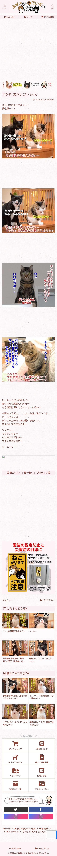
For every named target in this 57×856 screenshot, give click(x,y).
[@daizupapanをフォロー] (16, 809)
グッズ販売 (48, 17)
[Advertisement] (28, 50)
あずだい (7, 600)
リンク (29, 17)
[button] (51, 533)
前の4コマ (14, 472)
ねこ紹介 (10, 17)
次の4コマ (42, 472)
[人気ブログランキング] (28, 457)
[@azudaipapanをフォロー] (41, 809)
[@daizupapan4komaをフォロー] (16, 816)
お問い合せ (16, 848)
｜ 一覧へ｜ (28, 472)
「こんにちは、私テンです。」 (36, 413)
